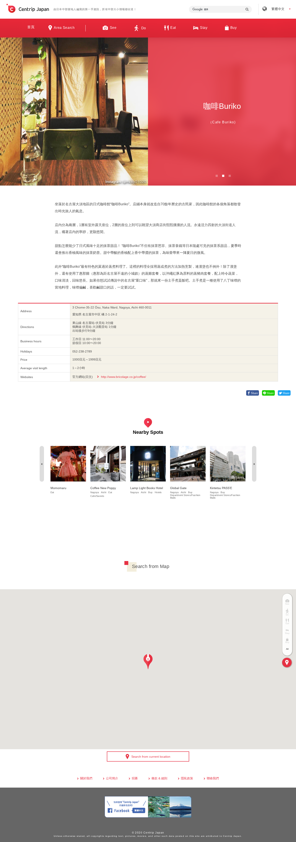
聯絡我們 (213, 778)
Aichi (103, 492)
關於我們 (86, 778)
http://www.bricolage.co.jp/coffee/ (123, 376)
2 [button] (223, 176)
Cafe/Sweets (97, 496)
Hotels (158, 492)
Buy (150, 492)
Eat (52, 492)
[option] (74, 112)
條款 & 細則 (159, 778)
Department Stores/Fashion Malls (185, 496)
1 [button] (217, 176)
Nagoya (94, 492)
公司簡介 (112, 778)
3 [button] (230, 176)
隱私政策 (187, 778)
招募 (135, 778)
